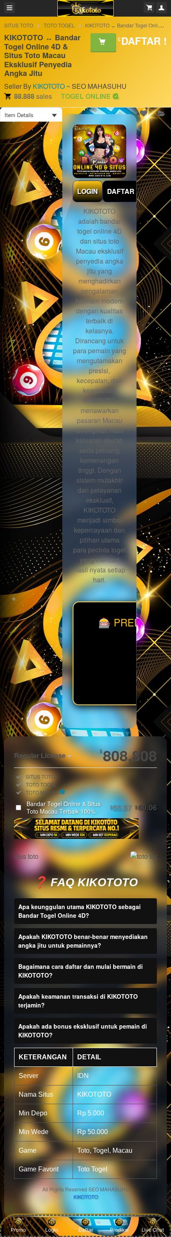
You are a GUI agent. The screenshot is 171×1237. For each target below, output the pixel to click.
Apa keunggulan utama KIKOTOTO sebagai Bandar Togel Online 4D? (79, 910)
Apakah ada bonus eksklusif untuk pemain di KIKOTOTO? (82, 1030)
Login (51, 1230)
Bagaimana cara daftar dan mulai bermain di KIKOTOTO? (80, 970)
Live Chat (153, 1230)
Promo (18, 1230)
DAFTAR (120, 191)
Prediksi (119, 1230)
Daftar (85, 1230)
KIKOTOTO (49, 86)
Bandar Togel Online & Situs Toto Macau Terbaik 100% (92, 807)
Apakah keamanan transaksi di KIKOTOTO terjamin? (78, 1000)
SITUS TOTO (18, 25)
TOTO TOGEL (59, 25)
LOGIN (87, 191)
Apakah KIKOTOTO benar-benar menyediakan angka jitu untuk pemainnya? (83, 940)
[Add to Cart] (103, 42)
